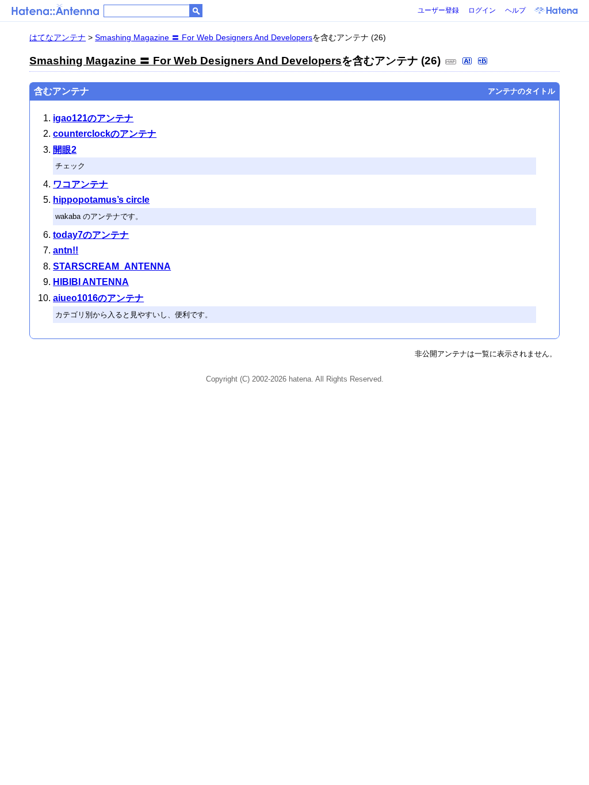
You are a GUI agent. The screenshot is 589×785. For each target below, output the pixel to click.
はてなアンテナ (57, 37)
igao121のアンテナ (93, 118)
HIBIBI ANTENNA (91, 282)
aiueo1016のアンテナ (98, 298)
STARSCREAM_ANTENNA (112, 266)
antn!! (65, 250)
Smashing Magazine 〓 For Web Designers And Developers (203, 37)
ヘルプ (515, 10)
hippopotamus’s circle (101, 200)
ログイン (482, 10)
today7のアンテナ (91, 235)
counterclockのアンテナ (104, 133)
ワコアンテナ (80, 184)
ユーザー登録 (438, 10)
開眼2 (65, 150)
